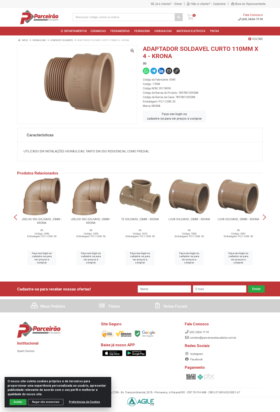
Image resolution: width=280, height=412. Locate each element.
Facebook (196, 359)
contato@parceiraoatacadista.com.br (213, 337)
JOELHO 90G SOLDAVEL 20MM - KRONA (91, 221)
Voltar (257, 39)
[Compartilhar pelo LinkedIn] (161, 71)
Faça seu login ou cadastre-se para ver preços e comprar (174, 116)
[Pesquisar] (179, 17)
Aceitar (18, 401)
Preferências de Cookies (84, 401)
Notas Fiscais (175, 306)
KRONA (156, 105)
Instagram (196, 354)
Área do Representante (250, 3)
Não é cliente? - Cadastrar (208, 3)
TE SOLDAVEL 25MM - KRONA (140, 219)
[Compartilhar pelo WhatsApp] (146, 71)
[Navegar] (15, 217)
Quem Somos (25, 351)
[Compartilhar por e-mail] (169, 71)
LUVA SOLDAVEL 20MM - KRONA (238, 219)
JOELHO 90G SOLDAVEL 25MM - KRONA (42, 221)
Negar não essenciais (45, 401)
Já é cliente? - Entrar (168, 3)
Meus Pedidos (52, 306)
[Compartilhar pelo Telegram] (153, 71)
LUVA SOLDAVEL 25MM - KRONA (189, 219)
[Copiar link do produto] (176, 71)
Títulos (113, 306)
